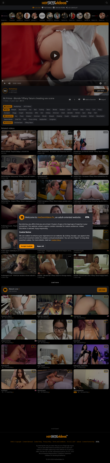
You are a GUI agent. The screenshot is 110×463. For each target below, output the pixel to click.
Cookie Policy (56, 240)
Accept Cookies (26, 246)
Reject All (40, 246)
